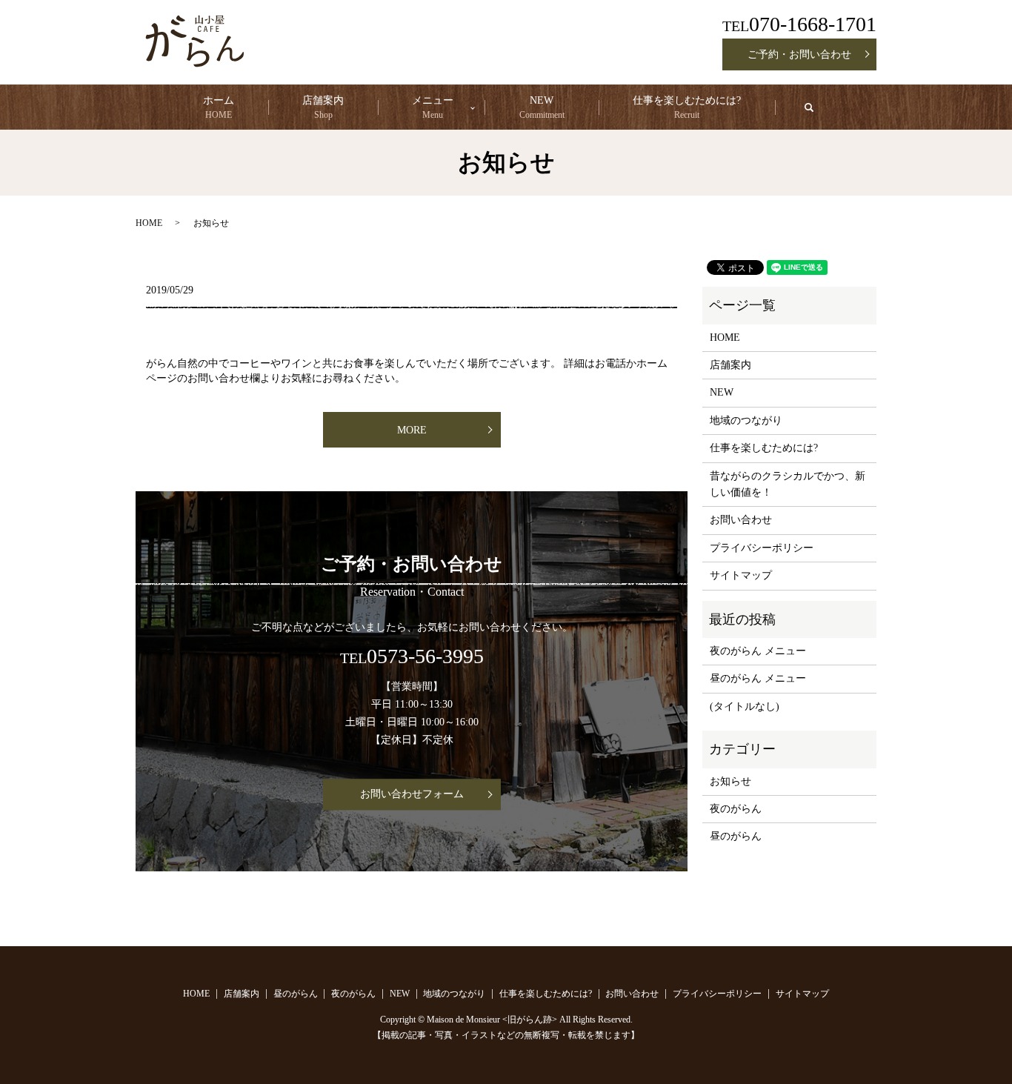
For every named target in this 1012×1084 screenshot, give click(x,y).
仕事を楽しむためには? (687, 107)
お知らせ (730, 781)
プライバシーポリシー (761, 547)
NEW (542, 107)
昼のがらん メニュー (758, 678)
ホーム (218, 107)
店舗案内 (323, 107)
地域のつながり (746, 420)
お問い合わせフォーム (412, 794)
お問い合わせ (741, 519)
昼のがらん (736, 836)
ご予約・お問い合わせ (799, 54)
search (822, 112)
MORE (412, 430)
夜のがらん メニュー (758, 650)
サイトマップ (741, 575)
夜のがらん (736, 808)
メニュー (432, 107)
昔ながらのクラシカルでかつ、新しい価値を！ (787, 484)
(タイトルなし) (744, 706)
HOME (149, 223)
